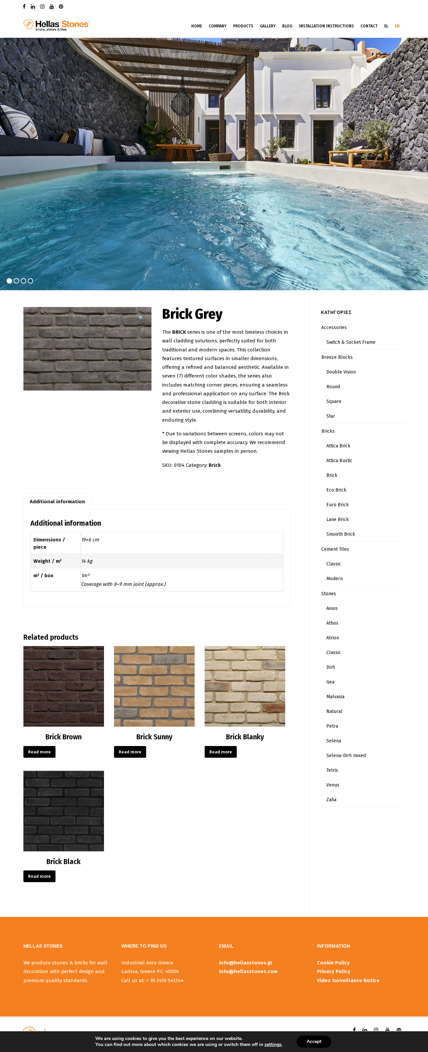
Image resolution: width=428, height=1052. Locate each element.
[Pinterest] (62, 6)
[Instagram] (43, 6)
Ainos (332, 608)
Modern (334, 579)
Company (217, 26)
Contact (369, 26)
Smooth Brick (340, 534)
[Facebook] (25, 6)
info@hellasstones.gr (246, 963)
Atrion (332, 638)
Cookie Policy (333, 963)
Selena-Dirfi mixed (346, 755)
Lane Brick (337, 519)
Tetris (332, 770)
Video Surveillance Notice (348, 980)
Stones (328, 594)
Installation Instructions (326, 26)
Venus (332, 785)
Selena (333, 741)
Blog (287, 26)
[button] (141, 318)
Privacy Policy (333, 971)
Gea (330, 682)
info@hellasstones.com (248, 971)
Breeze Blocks (337, 357)
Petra (332, 726)
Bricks (328, 431)
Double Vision (341, 372)
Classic (333, 564)
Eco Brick (336, 490)
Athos (332, 623)
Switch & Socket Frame (351, 342)
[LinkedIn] (34, 6)
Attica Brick (338, 446)
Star (330, 416)
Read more (39, 751)
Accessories (334, 327)
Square (333, 401)
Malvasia (335, 697)
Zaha (331, 800)
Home (196, 26)
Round (333, 387)
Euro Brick (337, 505)
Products (243, 26)
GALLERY (268, 26)
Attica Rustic (339, 460)
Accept (314, 1041)
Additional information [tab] (57, 502)
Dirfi (330, 667)
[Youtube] (52, 6)
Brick (215, 465)
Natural (334, 711)
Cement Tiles (335, 549)
